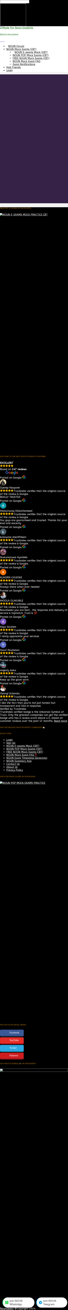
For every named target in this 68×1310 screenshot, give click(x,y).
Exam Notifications (24, 64)
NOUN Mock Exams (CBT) (21, 49)
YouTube (14, 1040)
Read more (60, 720)
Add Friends (13, 67)
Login (9, 70)
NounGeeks (7, 1308)
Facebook (14, 1032)
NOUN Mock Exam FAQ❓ (21, 754)
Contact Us (13, 764)
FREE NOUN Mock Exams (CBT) (31, 58)
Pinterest (13, 1055)
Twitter (13, 1048)
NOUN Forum (16, 46)
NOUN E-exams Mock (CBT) (31, 52)
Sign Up (10, 742)
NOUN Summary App (19, 761)
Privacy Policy (14, 770)
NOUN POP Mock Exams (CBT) (31, 55)
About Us (12, 767)
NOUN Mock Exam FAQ (26, 61)
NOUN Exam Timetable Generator (26, 757)
